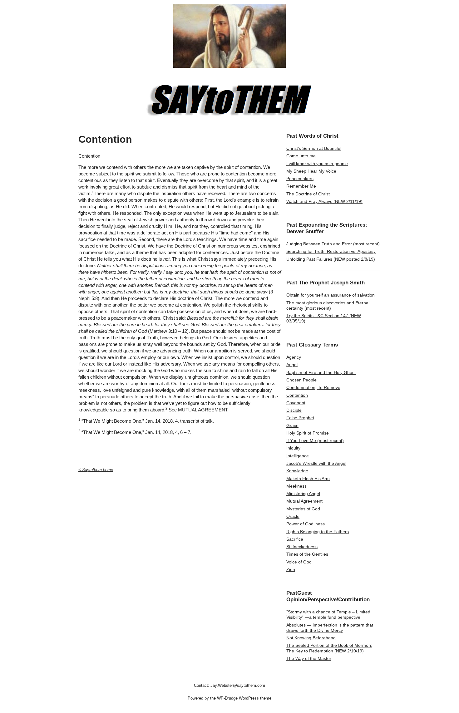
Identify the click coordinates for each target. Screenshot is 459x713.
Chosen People (301, 379)
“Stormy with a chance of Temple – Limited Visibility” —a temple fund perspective (328, 614)
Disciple (294, 410)
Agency (293, 357)
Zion (290, 569)
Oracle (292, 516)
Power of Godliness (305, 523)
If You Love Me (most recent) (315, 440)
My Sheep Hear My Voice (311, 171)
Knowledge (297, 470)
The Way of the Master (308, 658)
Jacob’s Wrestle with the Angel (316, 463)
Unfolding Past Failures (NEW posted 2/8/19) (330, 259)
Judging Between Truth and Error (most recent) (333, 243)
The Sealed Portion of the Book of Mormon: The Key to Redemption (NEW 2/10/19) (329, 648)
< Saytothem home (95, 469)
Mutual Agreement (304, 501)
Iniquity (293, 447)
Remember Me (301, 186)
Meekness (296, 486)
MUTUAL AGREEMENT (202, 409)
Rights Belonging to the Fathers (317, 531)
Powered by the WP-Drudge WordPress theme (229, 698)
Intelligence (297, 455)
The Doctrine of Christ (308, 193)
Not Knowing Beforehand (311, 637)
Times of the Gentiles (307, 554)
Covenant (295, 402)
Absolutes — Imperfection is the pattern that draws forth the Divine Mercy (329, 627)
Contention (297, 395)
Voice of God (299, 561)
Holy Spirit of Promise (307, 432)
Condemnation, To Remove (313, 387)
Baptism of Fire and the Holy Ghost (321, 372)
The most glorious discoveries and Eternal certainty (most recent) (327, 305)
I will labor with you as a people (317, 163)
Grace (292, 425)
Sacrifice (294, 539)
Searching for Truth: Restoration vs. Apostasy (331, 251)
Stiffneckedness (302, 546)
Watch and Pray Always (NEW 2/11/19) (324, 201)
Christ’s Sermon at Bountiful (313, 148)
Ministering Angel (303, 493)
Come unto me (301, 155)
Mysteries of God (303, 508)
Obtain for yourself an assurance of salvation (330, 295)
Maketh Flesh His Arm (308, 478)
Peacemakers (299, 178)
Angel (292, 364)
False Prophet (300, 417)
